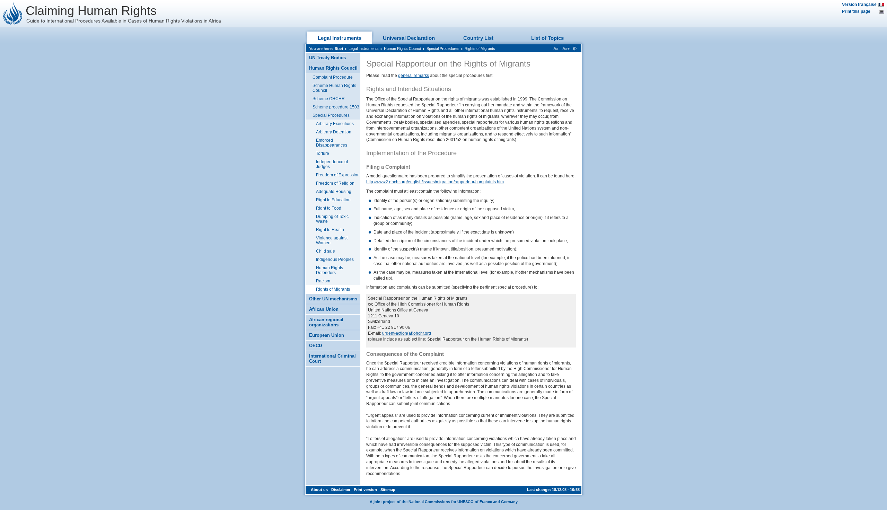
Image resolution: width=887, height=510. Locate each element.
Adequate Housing (333, 191)
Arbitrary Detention (333, 132)
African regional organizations (326, 322)
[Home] (13, 13)
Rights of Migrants (480, 48)
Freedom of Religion (335, 183)
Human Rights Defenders (329, 270)
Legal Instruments (339, 38)
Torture (322, 153)
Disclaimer (340, 489)
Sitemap (387, 489)
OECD (315, 345)
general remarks (413, 75)
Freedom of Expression (338, 175)
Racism (323, 281)
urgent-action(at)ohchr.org (406, 333)
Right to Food (328, 208)
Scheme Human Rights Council (334, 88)
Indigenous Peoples (335, 259)
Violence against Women (332, 240)
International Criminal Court (332, 358)
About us (319, 489)
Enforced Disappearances (331, 143)
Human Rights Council (402, 48)
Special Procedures (443, 48)
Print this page (856, 11)
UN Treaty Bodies (327, 57)
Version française (859, 4)
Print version (365, 489)
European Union (326, 335)
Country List (478, 38)
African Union (324, 309)
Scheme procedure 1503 (336, 107)
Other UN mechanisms (333, 298)
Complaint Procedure (333, 77)
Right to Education (333, 199)
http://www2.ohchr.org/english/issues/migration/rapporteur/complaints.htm (435, 181)
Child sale (325, 251)
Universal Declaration (409, 38)
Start (339, 48)
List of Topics (547, 38)
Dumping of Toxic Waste (332, 219)
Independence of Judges (332, 164)
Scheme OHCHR (329, 98)
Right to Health (330, 229)
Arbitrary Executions (335, 123)
